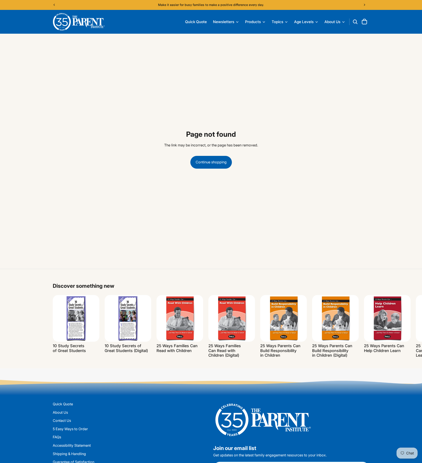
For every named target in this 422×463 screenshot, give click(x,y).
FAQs (57, 437)
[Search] (355, 22)
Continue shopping (211, 162)
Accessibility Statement (72, 445)
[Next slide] (364, 5)
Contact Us (62, 420)
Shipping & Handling (69, 453)
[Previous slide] (54, 5)
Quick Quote (63, 404)
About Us (60, 412)
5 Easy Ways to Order (70, 428)
